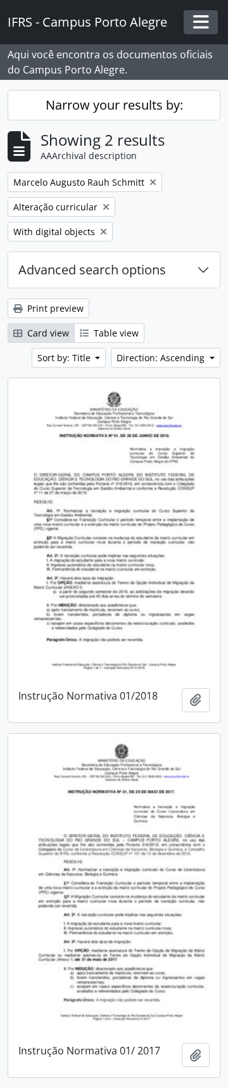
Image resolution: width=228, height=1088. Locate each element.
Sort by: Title (65, 358)
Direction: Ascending (162, 358)
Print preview (54, 308)
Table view (115, 333)
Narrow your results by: (114, 104)
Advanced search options (92, 269)
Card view (47, 333)
